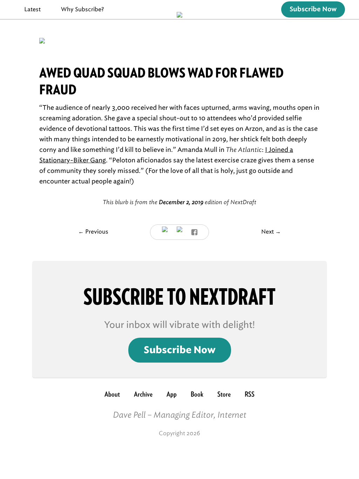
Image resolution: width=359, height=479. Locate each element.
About (112, 394)
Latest (32, 9)
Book (197, 394)
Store (224, 394)
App (172, 394)
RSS (250, 394)
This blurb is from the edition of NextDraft (179, 202)
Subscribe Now (313, 9)
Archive (143, 394)
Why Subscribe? (82, 9)
